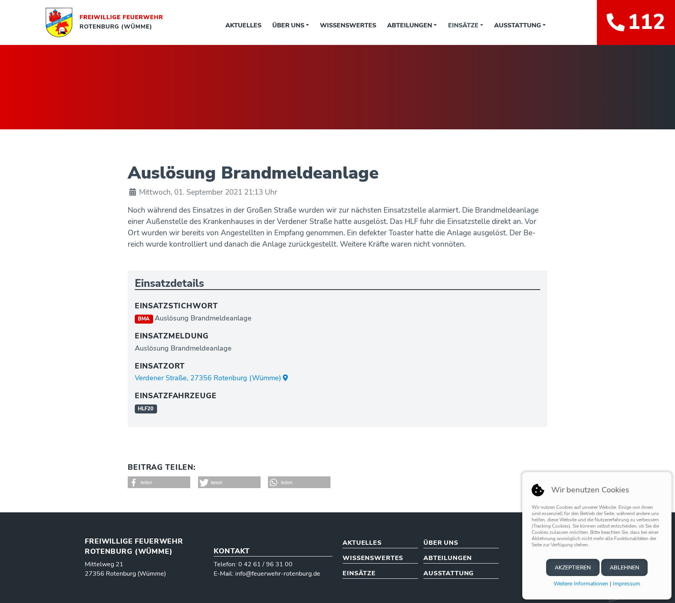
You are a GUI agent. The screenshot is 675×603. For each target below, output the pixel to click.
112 (646, 22)
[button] (159, 482)
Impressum (626, 583)
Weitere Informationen (581, 583)
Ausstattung (517, 25)
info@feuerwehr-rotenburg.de (277, 573)
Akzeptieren (573, 567)
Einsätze (463, 25)
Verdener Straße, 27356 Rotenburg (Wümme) (208, 378)
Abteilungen (409, 25)
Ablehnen (624, 567)
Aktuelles (243, 25)
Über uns (288, 25)
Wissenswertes (348, 25)
